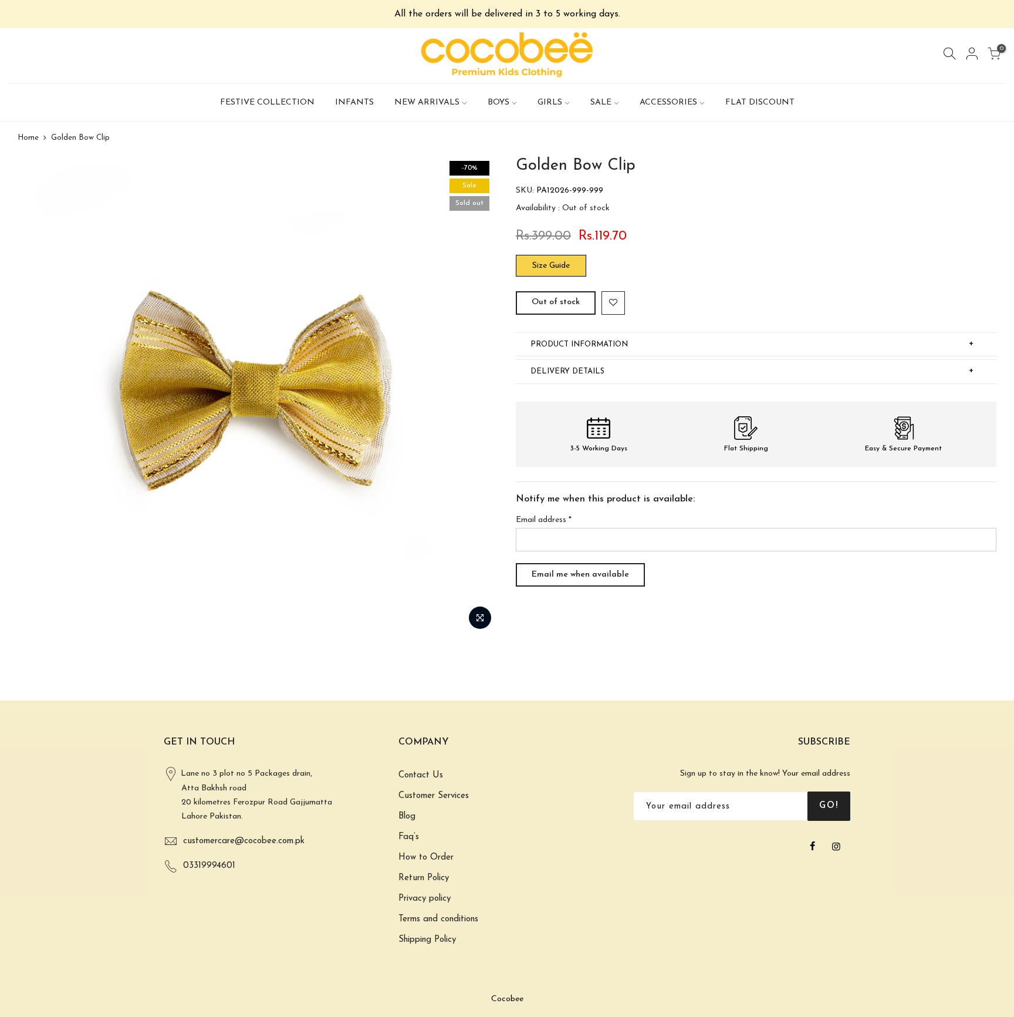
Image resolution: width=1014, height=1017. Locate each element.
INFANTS (354, 102)
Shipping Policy (427, 939)
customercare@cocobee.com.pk (244, 841)
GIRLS (550, 102)
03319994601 (209, 865)
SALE (600, 102)
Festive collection (267, 102)
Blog (406, 816)
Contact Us (420, 775)
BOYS (498, 102)
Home (28, 138)
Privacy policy (424, 898)
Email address (544, 520)
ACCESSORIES (668, 102)
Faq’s (408, 837)
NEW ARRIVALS (426, 102)
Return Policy (423, 878)
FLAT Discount (760, 102)
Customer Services (433, 796)
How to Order (426, 857)
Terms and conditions (438, 919)
